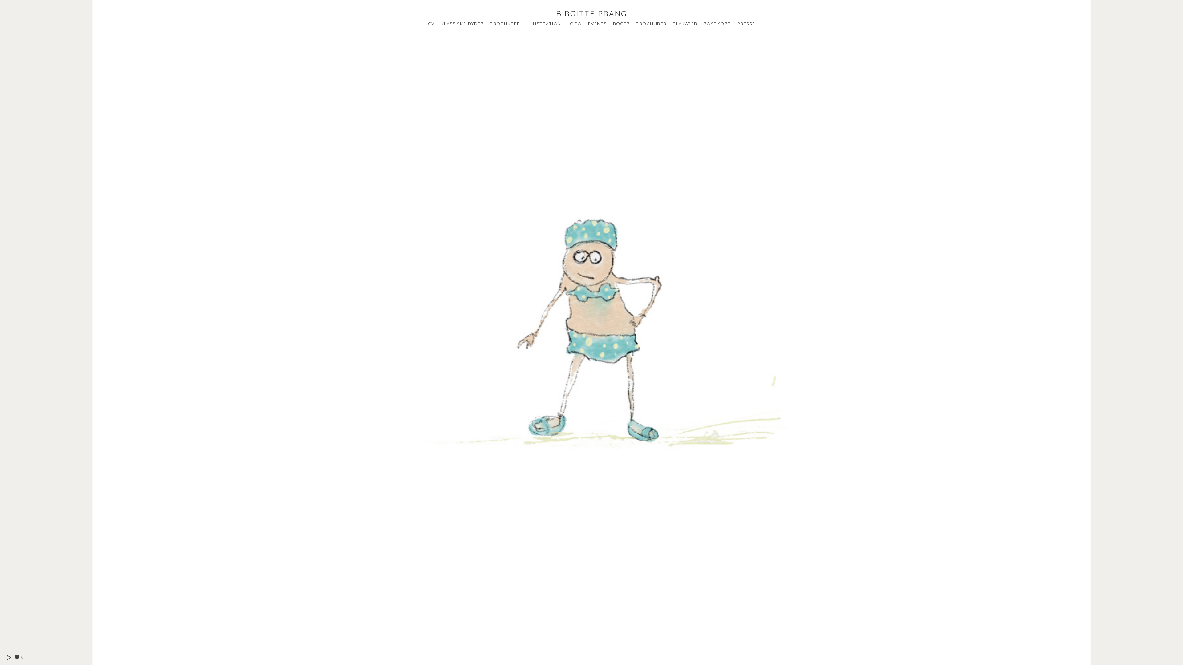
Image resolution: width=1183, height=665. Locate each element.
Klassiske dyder (462, 23)
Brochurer (651, 23)
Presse (746, 23)
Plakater (685, 23)
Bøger (621, 23)
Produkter (505, 23)
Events (597, 23)
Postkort (717, 23)
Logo (574, 23)
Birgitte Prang (591, 13)
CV (431, 23)
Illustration (543, 23)
